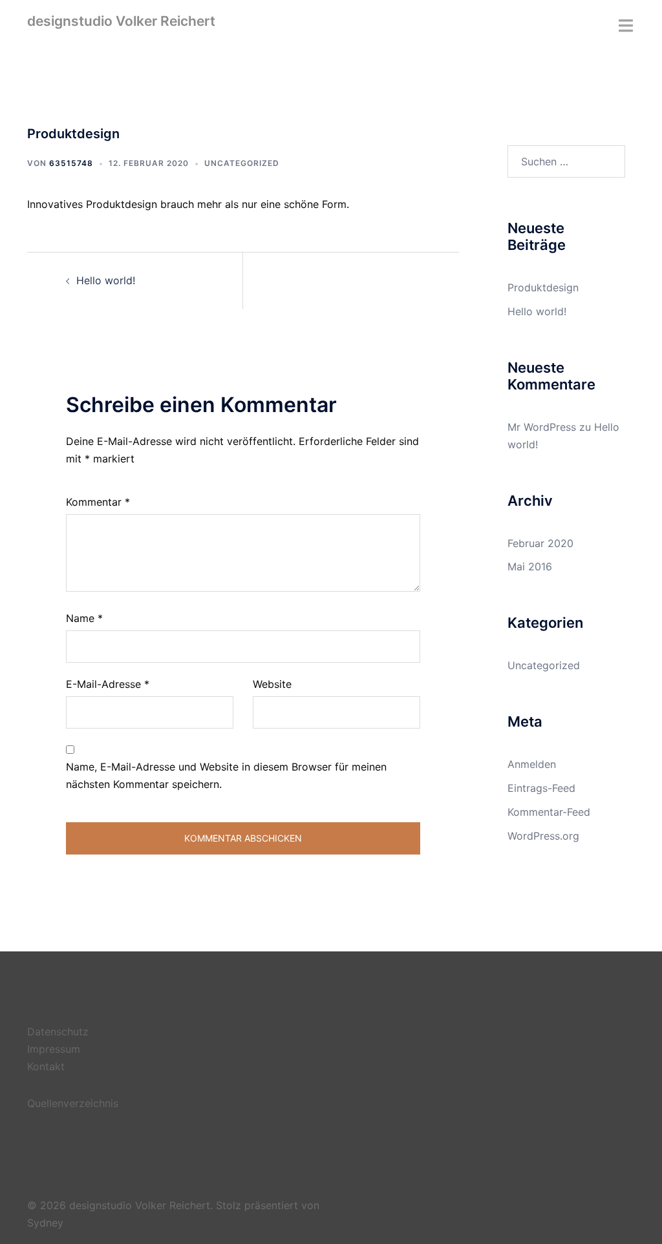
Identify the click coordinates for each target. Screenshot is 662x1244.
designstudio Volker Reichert (121, 21)
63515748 (71, 163)
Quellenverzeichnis (72, 1103)
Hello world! (105, 280)
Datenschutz (58, 1031)
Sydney (45, 1222)
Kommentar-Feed (548, 811)
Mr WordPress (541, 426)
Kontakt (46, 1066)
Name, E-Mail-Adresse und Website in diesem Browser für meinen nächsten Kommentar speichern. (226, 775)
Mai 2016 (529, 566)
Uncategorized (241, 163)
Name (84, 618)
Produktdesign (543, 287)
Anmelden (531, 764)
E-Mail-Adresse (107, 684)
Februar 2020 (540, 543)
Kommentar (98, 501)
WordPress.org (543, 835)
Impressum (53, 1048)
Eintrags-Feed (541, 788)
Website (272, 684)
